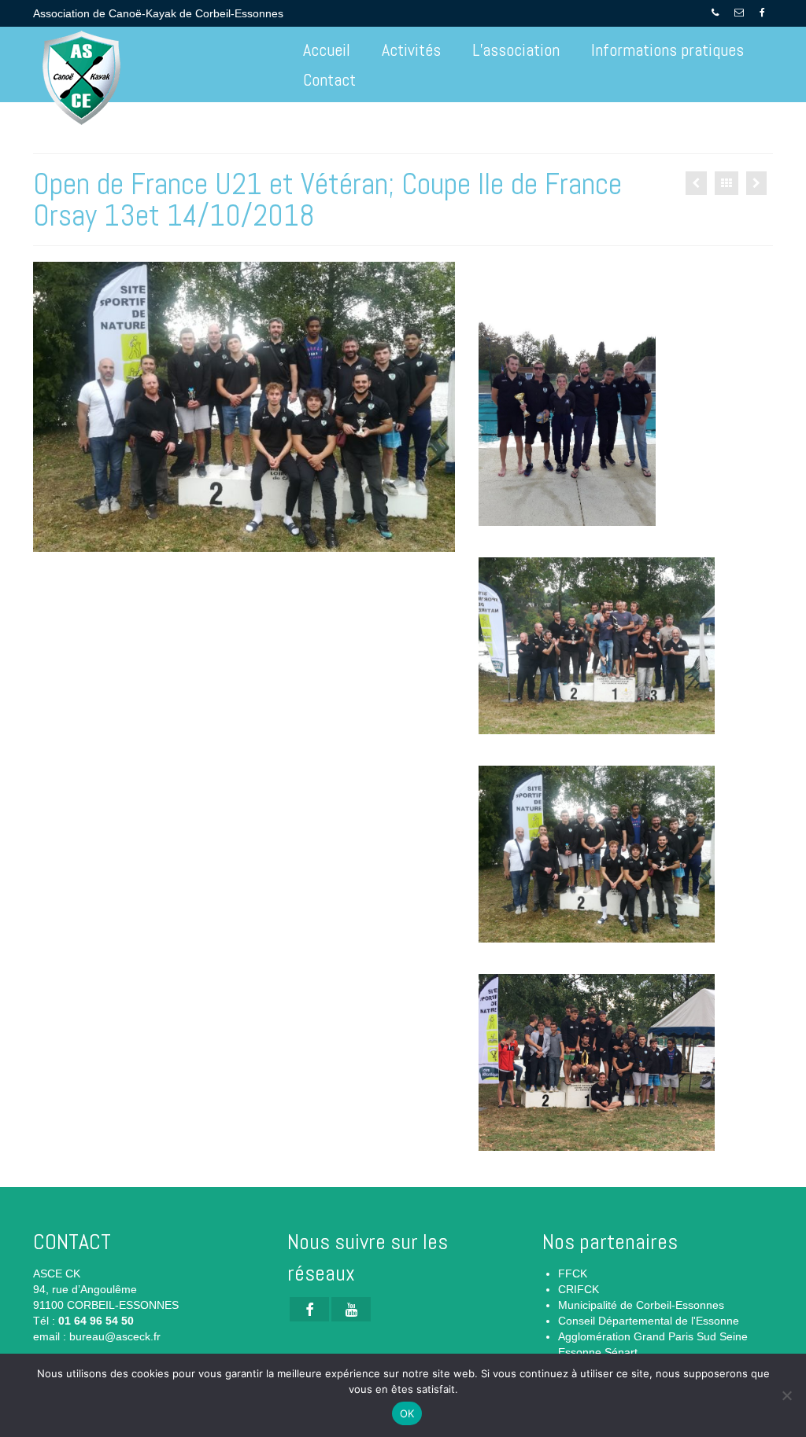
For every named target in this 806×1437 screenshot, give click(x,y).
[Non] (786, 1395)
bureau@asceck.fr (115, 1336)
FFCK (572, 1273)
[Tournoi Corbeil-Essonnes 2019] (756, 183)
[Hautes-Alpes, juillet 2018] (696, 183)
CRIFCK (578, 1289)
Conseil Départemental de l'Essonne (648, 1320)
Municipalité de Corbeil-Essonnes (641, 1305)
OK (407, 1413)
